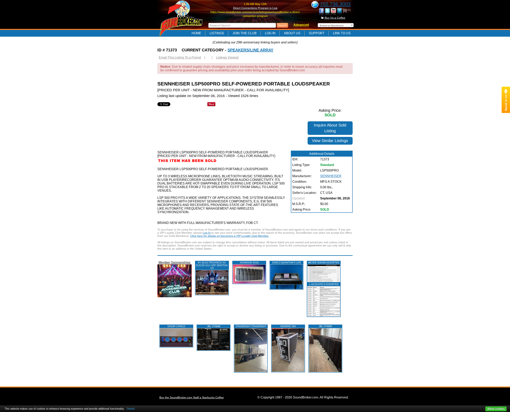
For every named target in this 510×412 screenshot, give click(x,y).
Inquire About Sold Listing (330, 128)
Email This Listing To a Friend (180, 57)
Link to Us (342, 33)
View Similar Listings (330, 140)
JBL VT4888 (213, 326)
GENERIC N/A (288, 326)
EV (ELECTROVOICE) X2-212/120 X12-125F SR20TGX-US (212, 265)
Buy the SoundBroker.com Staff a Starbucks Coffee (191, 397)
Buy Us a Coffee (334, 17)
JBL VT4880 (325, 326)
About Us (292, 33)
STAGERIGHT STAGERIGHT (250, 326)
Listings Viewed (227, 57)
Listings (217, 33)
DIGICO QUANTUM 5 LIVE (286, 262)
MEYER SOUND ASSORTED (323, 262)
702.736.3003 (335, 4)
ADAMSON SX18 (249, 262)
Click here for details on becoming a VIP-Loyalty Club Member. (229, 235)
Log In (270, 33)
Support (317, 33)
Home (196, 33)
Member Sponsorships (174, 262)
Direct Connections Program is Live (255, 8)
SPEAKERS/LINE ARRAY (250, 50)
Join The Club (244, 33)
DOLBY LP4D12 (176, 326)
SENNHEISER (330, 176)
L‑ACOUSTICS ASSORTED (324, 284)
